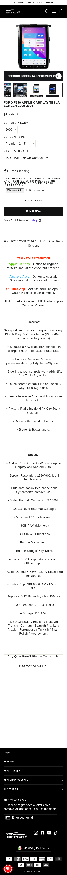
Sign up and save (15, 800)
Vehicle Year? (16, 123)
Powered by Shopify (33, 871)
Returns (9, 762)
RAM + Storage (16, 151)
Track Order (12, 771)
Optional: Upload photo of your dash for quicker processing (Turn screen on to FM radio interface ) (32, 182)
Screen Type (14, 137)
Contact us (11, 789)
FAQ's (7, 753)
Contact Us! (51, 656)
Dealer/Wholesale (16, 780)
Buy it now (33, 211)
